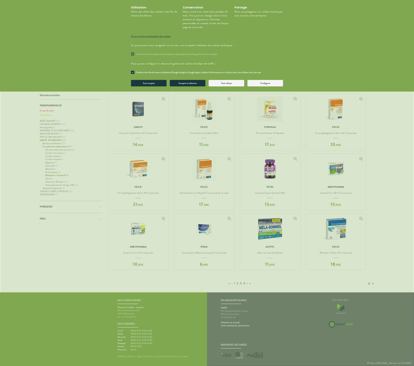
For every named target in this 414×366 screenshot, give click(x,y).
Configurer (265, 83)
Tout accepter (149, 83)
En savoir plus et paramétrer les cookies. (151, 36)
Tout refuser (226, 83)
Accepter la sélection (188, 83)
